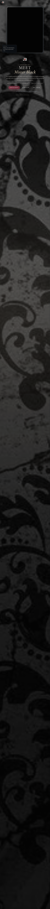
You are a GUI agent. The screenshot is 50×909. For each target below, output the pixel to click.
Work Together (36, 87)
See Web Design (25, 87)
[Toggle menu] (47, 2)
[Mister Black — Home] (3, 2)
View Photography (14, 87)
